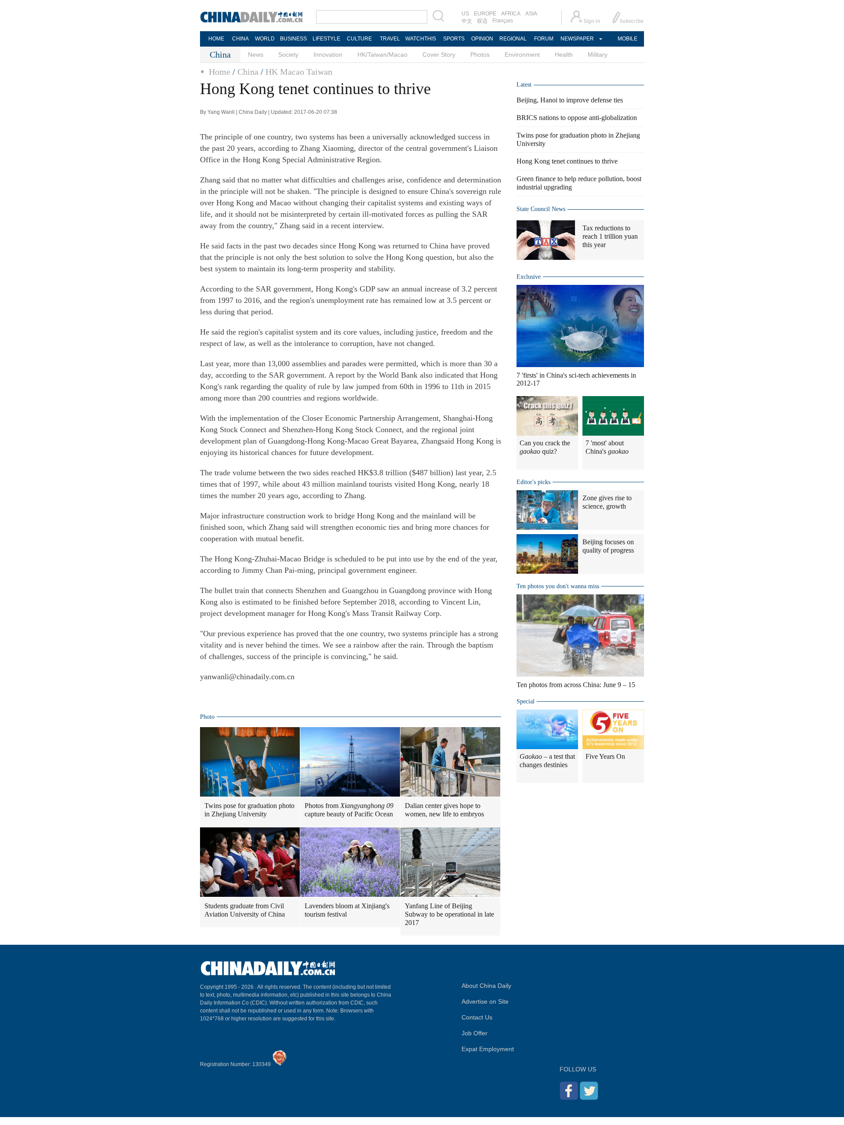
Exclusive (529, 276)
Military (598, 54)
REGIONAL (513, 39)
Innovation (327, 54)
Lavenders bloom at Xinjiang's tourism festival (347, 910)
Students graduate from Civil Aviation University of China (244, 910)
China (247, 71)
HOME (216, 39)
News (255, 54)
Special (526, 701)
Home (219, 71)
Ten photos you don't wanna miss (558, 586)
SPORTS (454, 39)
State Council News (541, 209)
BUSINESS (293, 39)
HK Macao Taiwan (299, 71)
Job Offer (474, 1033)
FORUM (543, 39)
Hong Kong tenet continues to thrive (567, 161)
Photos (480, 54)
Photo (207, 717)
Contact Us (477, 1017)
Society (288, 54)
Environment (522, 54)
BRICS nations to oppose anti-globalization (577, 117)
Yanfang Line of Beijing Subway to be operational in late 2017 (449, 914)
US (465, 14)
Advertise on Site (485, 1001)
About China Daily (486, 985)
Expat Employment (488, 1048)
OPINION (482, 39)
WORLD (265, 39)
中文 (467, 21)
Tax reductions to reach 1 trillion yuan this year (610, 236)
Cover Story (438, 54)
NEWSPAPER (576, 39)
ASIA (531, 14)
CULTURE (359, 39)
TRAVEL (390, 39)
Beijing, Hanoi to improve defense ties (570, 100)
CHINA (240, 39)
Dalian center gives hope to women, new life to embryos (444, 810)
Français (502, 21)
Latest (524, 84)
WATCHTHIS (420, 39)
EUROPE (485, 14)
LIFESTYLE (326, 39)
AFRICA (510, 14)
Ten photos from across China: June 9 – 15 (576, 684)
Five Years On (605, 756)
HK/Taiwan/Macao (382, 54)
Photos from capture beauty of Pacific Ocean (349, 810)
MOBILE (627, 39)
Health (564, 54)
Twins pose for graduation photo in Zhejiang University (249, 810)
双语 (482, 21)
